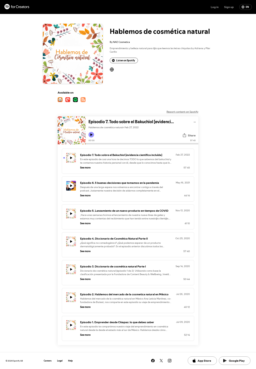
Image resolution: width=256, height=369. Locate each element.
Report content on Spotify (182, 112)
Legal (60, 360)
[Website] (112, 69)
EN (247, 7)
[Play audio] (195, 121)
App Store (204, 361)
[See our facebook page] (153, 361)
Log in (215, 7)
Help (70, 360)
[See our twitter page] (161, 361)
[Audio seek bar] (142, 143)
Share (192, 135)
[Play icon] (91, 134)
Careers (48, 360)
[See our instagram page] (170, 361)
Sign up (229, 7)
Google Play (237, 361)
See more (85, 167)
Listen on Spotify (125, 60)
